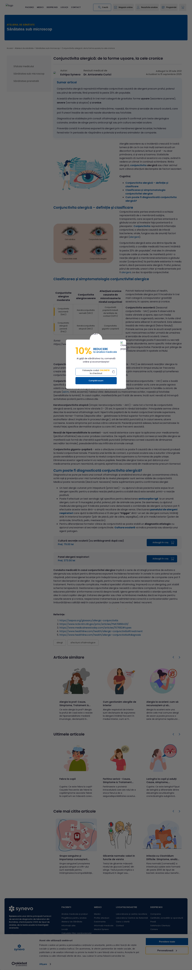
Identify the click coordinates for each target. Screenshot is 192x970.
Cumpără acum (96, 380)
